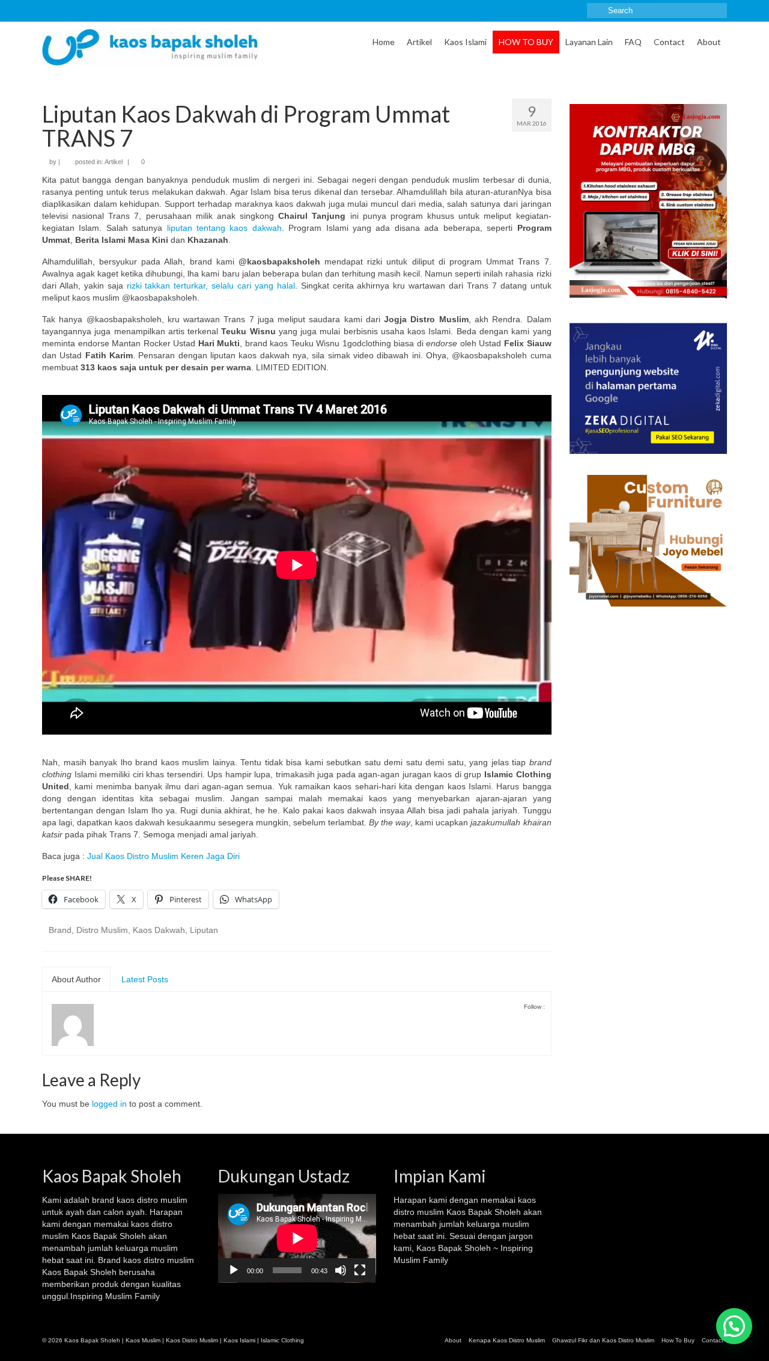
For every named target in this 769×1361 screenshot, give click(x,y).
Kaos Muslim (143, 1340)
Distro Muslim (102, 930)
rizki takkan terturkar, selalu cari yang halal (211, 285)
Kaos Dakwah (159, 930)
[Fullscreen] (360, 1270)
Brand (60, 930)
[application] (297, 1238)
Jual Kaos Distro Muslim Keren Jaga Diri (163, 856)
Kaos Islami (239, 1340)
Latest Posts (144, 979)
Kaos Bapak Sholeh (483, 1212)
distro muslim (162, 1200)
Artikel (114, 161)
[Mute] (341, 1270)
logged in (109, 1104)
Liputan (204, 930)
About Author (76, 979)
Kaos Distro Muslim (192, 1340)
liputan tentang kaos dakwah (224, 228)
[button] (734, 1326)
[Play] (234, 1270)
